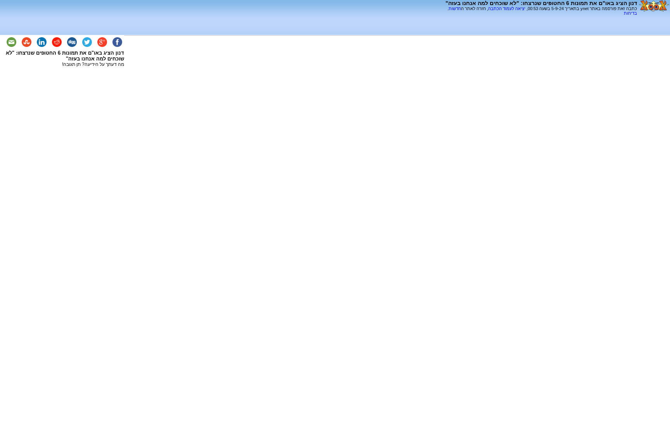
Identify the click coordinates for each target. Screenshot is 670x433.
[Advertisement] (546, 18)
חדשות (455, 8)
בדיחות (630, 13)
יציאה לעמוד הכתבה (506, 8)
